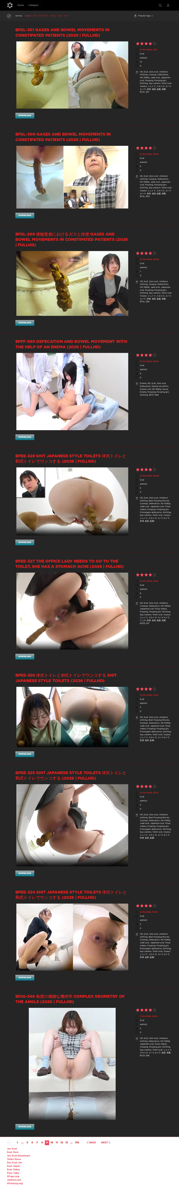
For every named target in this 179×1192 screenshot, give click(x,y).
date (29, 16)
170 (77, 1143)
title (66, 16)
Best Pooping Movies (159, 501)
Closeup (153, 75)
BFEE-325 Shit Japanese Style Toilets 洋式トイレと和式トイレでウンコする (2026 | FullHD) (71, 775)
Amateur (163, 603)
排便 (149, 89)
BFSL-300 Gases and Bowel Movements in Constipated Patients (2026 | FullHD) (62, 137)
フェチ (143, 620)
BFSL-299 (144, 302)
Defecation (163, 75)
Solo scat (153, 72)
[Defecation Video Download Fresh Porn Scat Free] (10, 5)
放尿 (154, 89)
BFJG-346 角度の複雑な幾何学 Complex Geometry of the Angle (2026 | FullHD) (70, 999)
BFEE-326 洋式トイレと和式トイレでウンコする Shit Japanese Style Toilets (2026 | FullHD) (66, 678)
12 (62, 1143)
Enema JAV (145, 389)
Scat (142, 54)
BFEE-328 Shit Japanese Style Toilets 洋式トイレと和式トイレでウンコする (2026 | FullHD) (71, 458)
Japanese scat (157, 506)
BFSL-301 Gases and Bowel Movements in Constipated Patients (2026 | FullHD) (62, 32)
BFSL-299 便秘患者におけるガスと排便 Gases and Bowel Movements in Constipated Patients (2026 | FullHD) (71, 240)
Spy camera (154, 83)
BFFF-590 (154, 395)
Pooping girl (160, 80)
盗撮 (159, 89)
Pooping (149, 80)
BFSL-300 (145, 196)
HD (141, 72)
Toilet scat (166, 83)
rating (53, 16)
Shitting (144, 83)
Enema (143, 383)
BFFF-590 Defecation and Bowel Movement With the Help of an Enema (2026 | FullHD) (71, 344)
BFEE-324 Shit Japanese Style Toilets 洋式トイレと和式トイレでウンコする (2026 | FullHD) (71, 895)
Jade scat (155, 78)
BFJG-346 (144, 1056)
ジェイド (152, 86)
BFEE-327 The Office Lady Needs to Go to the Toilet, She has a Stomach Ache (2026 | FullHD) (69, 564)
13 (66, 1143)
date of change (40, 16)
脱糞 (164, 89)
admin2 (143, 58)
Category (33, 5)
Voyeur (143, 86)
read (60, 16)
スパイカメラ (164, 518)
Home (21, 5)
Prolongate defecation (151, 512)
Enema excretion (160, 386)
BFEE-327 (144, 623)
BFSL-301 (144, 92)
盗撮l (152, 521)
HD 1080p (144, 78)
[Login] (168, 5)
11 (57, 1143)
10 (51, 1143)
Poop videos (161, 609)
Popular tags (144, 16)
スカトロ (160, 86)
